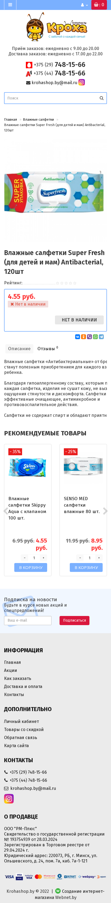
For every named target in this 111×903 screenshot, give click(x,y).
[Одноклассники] (83, 336)
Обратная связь (20, 737)
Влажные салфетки (38, 119)
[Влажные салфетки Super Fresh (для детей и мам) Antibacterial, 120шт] (55, 190)
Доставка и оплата (23, 686)
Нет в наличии (79, 320)
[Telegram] (101, 336)
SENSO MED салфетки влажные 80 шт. (82, 505)
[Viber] (89, 336)
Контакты (14, 694)
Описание (19, 349)
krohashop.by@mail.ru (54, 82)
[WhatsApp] (95, 336)
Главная (10, 119)
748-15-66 (59, 65)
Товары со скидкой (24, 729)
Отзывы (47, 348)
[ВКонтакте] (77, 336)
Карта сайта (16, 745)
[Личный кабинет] (84, 5)
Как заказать (17, 678)
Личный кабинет (21, 721)
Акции (10, 670)
